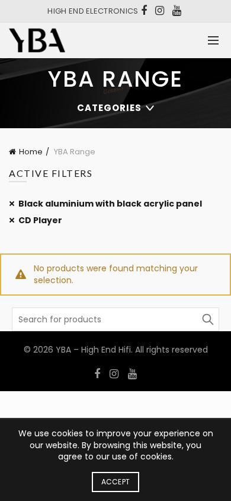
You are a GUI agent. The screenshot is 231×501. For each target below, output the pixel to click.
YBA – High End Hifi (93, 350)
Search (207, 319)
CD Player (40, 220)
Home (31, 151)
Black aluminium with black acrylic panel (110, 204)
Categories (109, 108)
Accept (115, 482)
